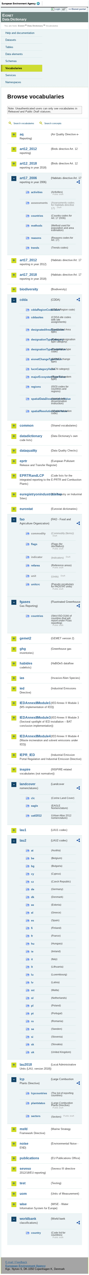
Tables (9, 47)
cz (32, 881)
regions (36, 386)
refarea (35, 565)
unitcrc (35, 584)
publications (29, 1158)
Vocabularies (13, 68)
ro (32, 1021)
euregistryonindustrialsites (35, 494)
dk (32, 897)
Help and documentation (19, 32)
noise (24, 1143)
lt (32, 966)
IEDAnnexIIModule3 (35, 717)
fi (32, 928)
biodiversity (29, 289)
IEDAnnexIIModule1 (35, 703)
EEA (22, 3)
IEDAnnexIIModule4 (35, 736)
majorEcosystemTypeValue (40, 376)
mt (32, 990)
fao (22, 519)
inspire (25, 769)
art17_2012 (28, 260)
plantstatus (38, 1103)
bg (32, 866)
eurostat (26, 509)
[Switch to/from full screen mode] (64, 9)
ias (22, 678)
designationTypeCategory (40, 339)
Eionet (21, 26)
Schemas (11, 61)
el (32, 912)
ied (22, 688)
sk (32, 1044)
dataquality (28, 450)
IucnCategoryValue (40, 369)
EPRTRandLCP (32, 475)
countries (37, 215)
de (32, 889)
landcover (27, 784)
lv (32, 982)
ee (32, 904)
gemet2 (25, 638)
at (32, 850)
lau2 (23, 840)
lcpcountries (39, 1093)
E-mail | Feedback (16, 1262)
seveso (25, 1168)
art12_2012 (28, 149)
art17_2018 (28, 274)
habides (26, 663)
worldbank (28, 1218)
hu (32, 943)
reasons (36, 237)
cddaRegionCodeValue (40, 309)
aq (22, 134)
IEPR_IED (27, 755)
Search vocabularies (23, 123)
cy (32, 873)
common (27, 425)
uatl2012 (36, 815)
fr (32, 935)
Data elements (14, 54)
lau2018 (26, 1064)
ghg (23, 649)
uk (32, 1052)
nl (32, 998)
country (36, 1232)
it (32, 959)
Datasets (10, 39)
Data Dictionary (35, 26)
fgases (25, 602)
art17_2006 (28, 178)
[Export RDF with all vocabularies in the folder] (78, 182)
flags (34, 544)
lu (32, 974)
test (22, 1183)
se (32, 1029)
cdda (24, 299)
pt (32, 1013)
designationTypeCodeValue (40, 349)
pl (32, 1005)
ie (32, 951)
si (32, 1036)
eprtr (23, 461)
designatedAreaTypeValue (40, 329)
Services (10, 75)
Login (57, 9)
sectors (35, 1116)
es (32, 920)
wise (23, 1204)
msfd (24, 1129)
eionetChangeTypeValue (40, 359)
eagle (34, 805)
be (32, 858)
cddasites (37, 317)
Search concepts (52, 123)
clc (33, 798)
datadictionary (31, 436)
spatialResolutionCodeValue (40, 411)
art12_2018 (28, 163)
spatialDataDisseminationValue (40, 398)
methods (36, 225)
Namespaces (13, 82)
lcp (22, 1079)
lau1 (23, 830)
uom (23, 1193)
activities (36, 192)
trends (35, 247)
